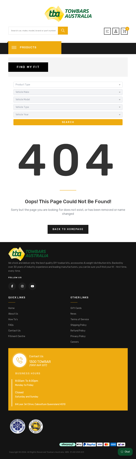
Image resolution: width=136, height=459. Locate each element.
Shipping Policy (78, 325)
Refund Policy (77, 330)
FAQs (11, 325)
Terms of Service (79, 319)
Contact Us (14, 330)
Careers (74, 342)
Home (11, 308)
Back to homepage (68, 229)
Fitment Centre (16, 336)
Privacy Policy (78, 336)
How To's (13, 319)
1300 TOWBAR (40, 362)
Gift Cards (76, 308)
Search (68, 122)
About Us (13, 313)
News (73, 313)
